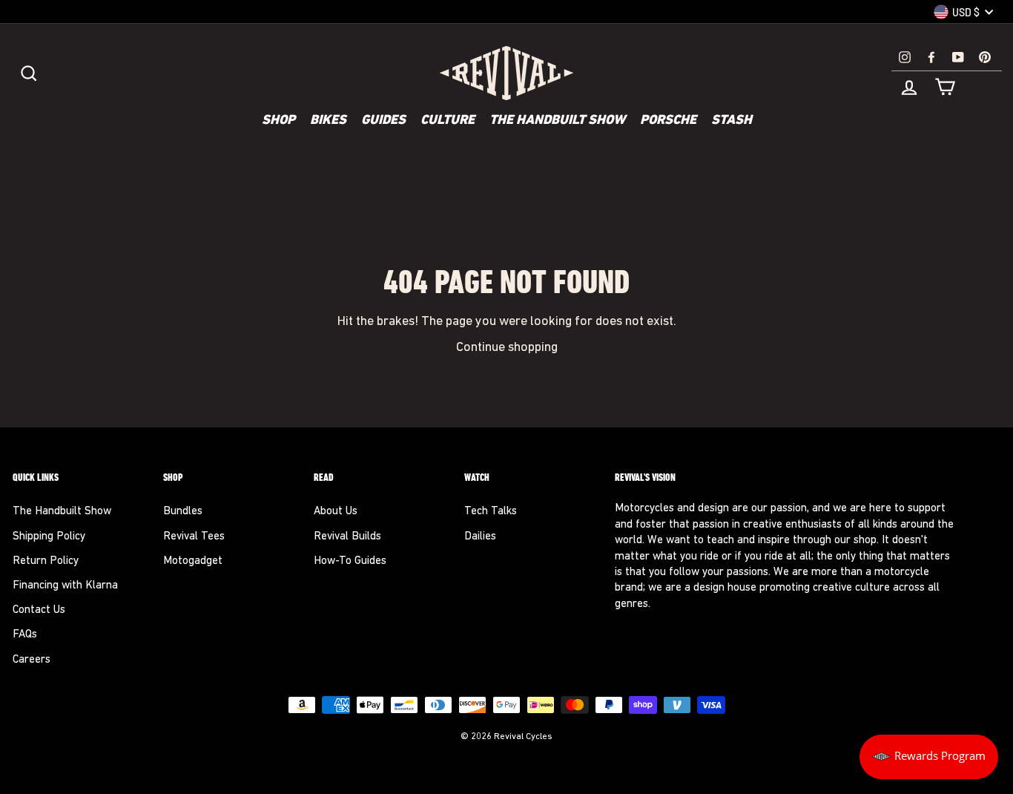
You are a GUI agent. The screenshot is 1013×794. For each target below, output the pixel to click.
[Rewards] (928, 757)
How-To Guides (350, 561)
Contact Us (39, 610)
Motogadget (192, 561)
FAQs (25, 634)
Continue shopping (507, 348)
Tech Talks (490, 511)
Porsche (668, 121)
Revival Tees (194, 536)
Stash (731, 121)
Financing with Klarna (65, 585)
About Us (335, 511)
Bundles (182, 511)
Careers (31, 660)
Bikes (328, 121)
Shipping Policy (49, 536)
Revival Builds (347, 536)
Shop (278, 121)
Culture (447, 121)
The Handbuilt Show (557, 121)
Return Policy (46, 561)
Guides (383, 121)
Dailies (480, 536)
